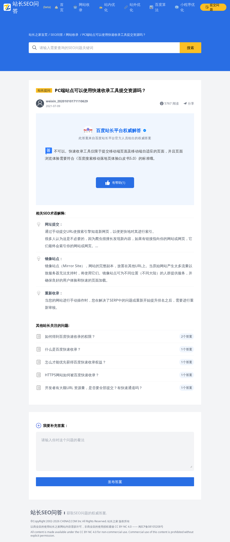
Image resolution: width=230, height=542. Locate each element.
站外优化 (135, 7)
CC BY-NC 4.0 (123, 527)
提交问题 (214, 7)
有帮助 (118, 182)
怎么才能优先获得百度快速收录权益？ (75, 362)
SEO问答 (57, 34)
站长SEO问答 (26, 7)
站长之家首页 (38, 34)
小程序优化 (187, 7)
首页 (62, 7)
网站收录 (84, 7)
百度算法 (160, 7)
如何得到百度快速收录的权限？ (70, 336)
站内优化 (109, 7)
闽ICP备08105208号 (150, 527)
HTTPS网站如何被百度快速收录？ (72, 374)
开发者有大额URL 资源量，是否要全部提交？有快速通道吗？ (93, 387)
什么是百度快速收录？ (63, 349)
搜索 (190, 47)
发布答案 (115, 481)
